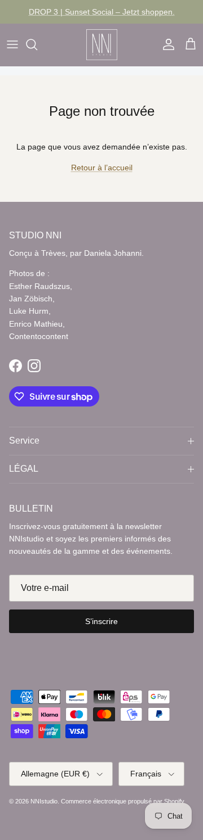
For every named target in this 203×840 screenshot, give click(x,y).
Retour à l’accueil (102, 167)
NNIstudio (44, 801)
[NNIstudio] (101, 44)
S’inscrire (101, 621)
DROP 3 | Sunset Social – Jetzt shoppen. (102, 11)
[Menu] (12, 44)
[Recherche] (37, 44)
